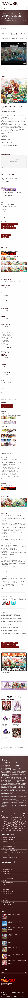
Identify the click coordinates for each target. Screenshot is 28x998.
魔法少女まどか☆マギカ (19, 830)
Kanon (17, 815)
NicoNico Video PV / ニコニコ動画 (14, 69)
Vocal (15, 819)
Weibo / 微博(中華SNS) (7, 895)
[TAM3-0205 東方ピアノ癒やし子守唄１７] (4, 956)
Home (2, 992)
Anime (10, 814)
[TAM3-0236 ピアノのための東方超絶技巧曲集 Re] (4, 962)
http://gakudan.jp (8, 337)
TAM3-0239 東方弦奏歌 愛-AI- (8, 848)
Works (14, 992)
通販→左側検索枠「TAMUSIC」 (13, 468)
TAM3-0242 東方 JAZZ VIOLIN (9, 837)
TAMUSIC (10, 3)
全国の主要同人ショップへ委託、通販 (9, 459)
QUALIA (12, 817)
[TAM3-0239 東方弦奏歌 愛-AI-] (4, 936)
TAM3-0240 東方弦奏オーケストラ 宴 (10, 846)
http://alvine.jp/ (8, 335)
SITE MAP (10, 994)
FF (11, 815)
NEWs (6, 992)
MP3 (24, 816)
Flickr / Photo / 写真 (6, 873)
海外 (16, 828)
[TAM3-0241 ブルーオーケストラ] (4, 923)
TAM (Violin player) (11, 984)
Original (3, 817)
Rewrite (16, 817)
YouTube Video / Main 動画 (8, 907)
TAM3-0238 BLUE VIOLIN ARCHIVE (10, 850)
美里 (20, 828)
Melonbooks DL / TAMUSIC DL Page (9, 480)
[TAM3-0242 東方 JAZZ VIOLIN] (4, 916)
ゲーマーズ (4, 468)
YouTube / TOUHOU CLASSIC (9, 902)
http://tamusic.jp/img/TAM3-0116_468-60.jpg (14, 261)
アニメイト (4, 467)
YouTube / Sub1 (6, 898)
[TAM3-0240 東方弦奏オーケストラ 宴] (4, 929)
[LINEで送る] (20, 696)
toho (7, 819)
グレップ (4, 470)
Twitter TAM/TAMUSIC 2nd (8, 891)
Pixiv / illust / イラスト (7, 880)
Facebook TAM (6, 871)
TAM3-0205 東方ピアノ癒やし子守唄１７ (11, 857)
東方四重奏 (22, 826)
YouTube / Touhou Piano (8, 904)
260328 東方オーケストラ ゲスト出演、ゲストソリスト (14, 852)
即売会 (15, 823)
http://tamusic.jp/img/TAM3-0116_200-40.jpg (14, 256)
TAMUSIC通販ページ (13, 464)
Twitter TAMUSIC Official (7, 893)
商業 (24, 823)
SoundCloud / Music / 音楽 (8, 882)
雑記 (10, 830)
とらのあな (4, 465)
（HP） (8, 103)
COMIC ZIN (4, 473)
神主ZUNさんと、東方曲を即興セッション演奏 (12, 843)
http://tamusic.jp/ (12, 485)
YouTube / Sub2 (6, 900)
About (5, 994)
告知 (20, 823)
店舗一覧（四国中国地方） (13, 476)
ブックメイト (5, 476)
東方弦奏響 (11, 828)
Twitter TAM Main (6, 889)
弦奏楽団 (3, 825)
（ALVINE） (7, 334)
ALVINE (5, 814)
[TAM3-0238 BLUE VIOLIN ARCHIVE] (4, 943)
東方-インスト (17, 20)
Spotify (4, 884)
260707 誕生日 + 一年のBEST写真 (9, 841)
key (21, 816)
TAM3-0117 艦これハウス (21, 747)
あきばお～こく (5, 471)
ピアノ (10, 821)
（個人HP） (11, 281)
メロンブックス (5, 464)
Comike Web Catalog (7, 867)
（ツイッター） (17, 281)
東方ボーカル (14, 826)
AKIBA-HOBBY (5, 474)
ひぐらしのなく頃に (20, 819)
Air (2, 814)
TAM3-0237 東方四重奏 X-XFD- (9, 855)
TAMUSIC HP (5, 887)
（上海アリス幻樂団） (12, 399)
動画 (9, 823)
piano (8, 817)
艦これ (23, 828)
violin (11, 819)
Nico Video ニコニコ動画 (8, 878)
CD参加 (19, 814)
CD (12, 20)
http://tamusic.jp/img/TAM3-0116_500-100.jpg (14, 266)
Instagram (5, 875)
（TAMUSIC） (6, 281)
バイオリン (5, 821)
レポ (21, 821)
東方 (8, 825)
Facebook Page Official (7, 869)
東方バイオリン (16, 825)
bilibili (4, 864)
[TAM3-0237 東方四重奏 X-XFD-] (4, 949)
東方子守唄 (5, 828)
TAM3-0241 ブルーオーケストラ (9, 839)
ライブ (15, 821)
